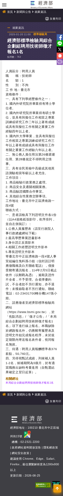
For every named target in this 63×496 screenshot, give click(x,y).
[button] (57, 488)
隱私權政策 (50, 447)
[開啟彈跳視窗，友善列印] (53, 18)
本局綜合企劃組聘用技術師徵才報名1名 (30, 382)
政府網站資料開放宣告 (26, 447)
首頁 (10, 11)
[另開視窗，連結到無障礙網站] (43, 484)
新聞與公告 (23, 11)
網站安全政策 (20, 453)
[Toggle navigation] (4, 5)
